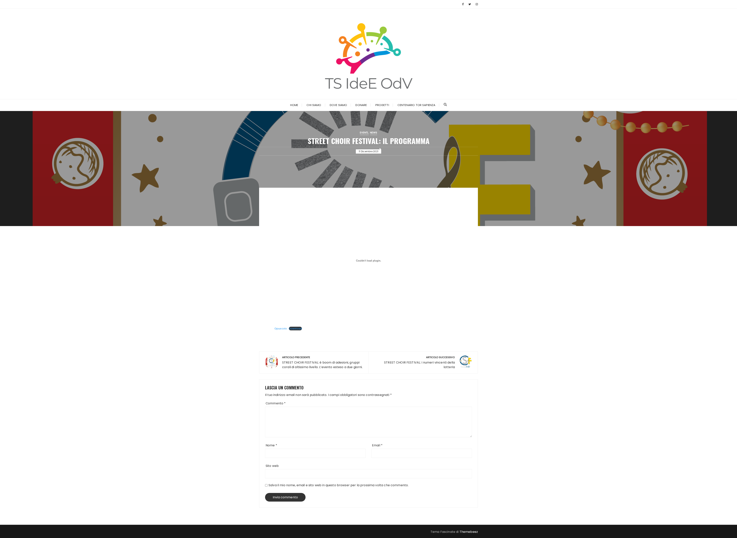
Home (294, 105)
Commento (276, 403)
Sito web (272, 466)
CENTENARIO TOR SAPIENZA (416, 105)
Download (295, 328)
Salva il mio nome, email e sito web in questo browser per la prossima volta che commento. (338, 485)
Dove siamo (338, 105)
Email (377, 445)
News (373, 132)
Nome (271, 445)
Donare (361, 105)
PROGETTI (382, 105)
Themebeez (468, 532)
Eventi (364, 132)
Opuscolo (280, 328)
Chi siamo (314, 105)
